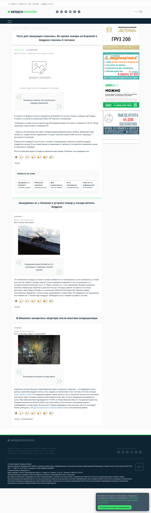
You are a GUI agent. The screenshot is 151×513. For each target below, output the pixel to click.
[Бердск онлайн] (22, 12)
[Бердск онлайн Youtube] (70, 11)
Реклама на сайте (41, 451)
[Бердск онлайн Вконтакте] (61, 11)
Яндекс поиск (39, 453)
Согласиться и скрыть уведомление (114, 507)
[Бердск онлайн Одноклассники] (57, 11)
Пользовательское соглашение (35, 448)
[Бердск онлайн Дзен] (74, 11)
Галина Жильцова (27, 220)
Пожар (17, 163)
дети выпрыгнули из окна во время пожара (51, 408)
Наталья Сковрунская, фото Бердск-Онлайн (37, 53)
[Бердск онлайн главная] (21, 440)
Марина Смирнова (27, 331)
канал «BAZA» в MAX (23, 394)
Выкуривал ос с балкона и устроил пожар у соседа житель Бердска (24, 187)
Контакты (18, 448)
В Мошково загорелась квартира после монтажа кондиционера (40, 187)
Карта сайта (50, 453)
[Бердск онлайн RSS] (79, 11)
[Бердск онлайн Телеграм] (66, 11)
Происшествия (19, 50)
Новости (11, 448)
